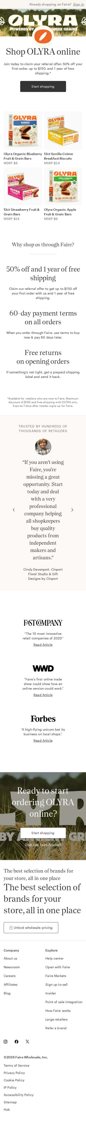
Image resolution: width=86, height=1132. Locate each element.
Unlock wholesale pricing (33, 927)
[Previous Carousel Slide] (13, 509)
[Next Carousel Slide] (72, 509)
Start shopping (42, 86)
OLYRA (66, 402)
